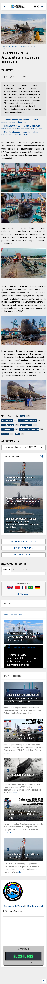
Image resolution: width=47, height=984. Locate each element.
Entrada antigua (23, 548)
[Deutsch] (37, 587)
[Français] (24, 587)
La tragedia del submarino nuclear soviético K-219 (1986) (21, 814)
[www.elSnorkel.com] (19, 7)
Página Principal (23, 555)
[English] (10, 587)
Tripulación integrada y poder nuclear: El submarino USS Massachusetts (23, 637)
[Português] (30, 587)
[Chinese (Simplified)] (17, 587)
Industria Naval (25, 46)
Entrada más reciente (23, 541)
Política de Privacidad (34, 906)
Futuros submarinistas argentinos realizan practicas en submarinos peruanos (23, 501)
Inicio (3, 46)
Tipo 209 (4, 48)
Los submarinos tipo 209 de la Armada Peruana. (20, 479)
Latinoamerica (12, 46)
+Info (35, 713)
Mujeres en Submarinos (13, 614)
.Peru (34, 46)
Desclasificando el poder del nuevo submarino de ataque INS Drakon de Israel (23, 698)
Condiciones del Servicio (14, 906)
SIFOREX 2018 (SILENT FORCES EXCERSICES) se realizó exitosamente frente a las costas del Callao (22, 523)
